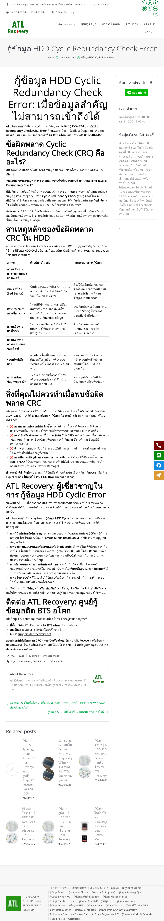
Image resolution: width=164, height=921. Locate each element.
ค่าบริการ (132, 24)
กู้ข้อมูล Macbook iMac (115, 896)
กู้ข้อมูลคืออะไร (57, 892)
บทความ (150, 31)
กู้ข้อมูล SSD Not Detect (62, 901)
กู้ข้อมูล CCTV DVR (88, 901)
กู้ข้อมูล (115, 888)
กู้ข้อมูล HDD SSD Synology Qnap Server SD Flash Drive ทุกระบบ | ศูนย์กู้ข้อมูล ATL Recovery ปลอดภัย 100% (28, 767)
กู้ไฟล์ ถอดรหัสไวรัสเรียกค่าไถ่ (137, 914)
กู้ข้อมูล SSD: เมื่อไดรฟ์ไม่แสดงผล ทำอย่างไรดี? (76, 712)
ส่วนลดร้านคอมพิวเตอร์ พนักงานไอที (118, 910)
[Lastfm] (155, 8)
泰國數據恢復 (79, 888)
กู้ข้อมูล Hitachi (94, 905)
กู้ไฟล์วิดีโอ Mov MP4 (137, 905)
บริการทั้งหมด (111, 24)
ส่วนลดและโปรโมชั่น (85, 910)
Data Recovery (65, 24)
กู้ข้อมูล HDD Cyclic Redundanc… (98, 57)
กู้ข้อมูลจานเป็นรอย (78, 892)
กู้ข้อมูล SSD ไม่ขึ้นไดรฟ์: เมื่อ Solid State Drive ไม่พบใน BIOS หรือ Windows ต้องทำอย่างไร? (57, 705)
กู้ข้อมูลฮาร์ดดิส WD (60, 896)
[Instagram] (144, 8)
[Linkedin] (150, 8)
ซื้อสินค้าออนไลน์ (59, 914)
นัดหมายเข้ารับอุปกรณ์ (103, 892)
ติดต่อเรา (150, 24)
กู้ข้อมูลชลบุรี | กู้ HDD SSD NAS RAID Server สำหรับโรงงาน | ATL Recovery (101, 758)
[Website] (155, 14)
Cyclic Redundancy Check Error (28, 661)
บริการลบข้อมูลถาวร (60, 910)
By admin (33, 655)
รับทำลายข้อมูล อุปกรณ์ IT (105, 914)
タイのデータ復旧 (59, 888)
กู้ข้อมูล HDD (56, 661)
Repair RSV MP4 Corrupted (65, 918)
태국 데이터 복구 (99, 888)
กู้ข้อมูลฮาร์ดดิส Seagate (87, 896)
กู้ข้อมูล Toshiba (114, 905)
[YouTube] (144, 2)
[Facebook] (155, 2)
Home (51, 57)
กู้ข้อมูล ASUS (76, 905)
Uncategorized (68, 57)
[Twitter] (150, 2)
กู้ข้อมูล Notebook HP (127, 901)
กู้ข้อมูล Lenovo (58, 905)
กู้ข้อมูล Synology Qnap (130, 892)
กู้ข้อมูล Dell (107, 901)
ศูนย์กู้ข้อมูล (88, 24)
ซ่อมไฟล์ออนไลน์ (79, 914)
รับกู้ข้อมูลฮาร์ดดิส (131, 888)
